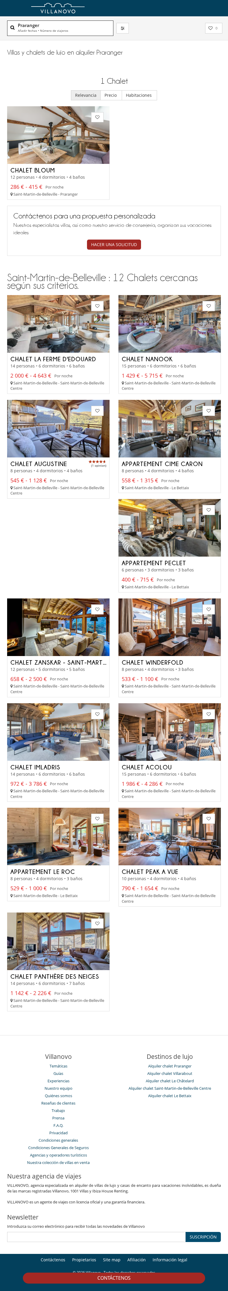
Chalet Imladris (35, 767)
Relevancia (85, 95)
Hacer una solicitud (114, 244)
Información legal (170, 1260)
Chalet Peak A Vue (150, 871)
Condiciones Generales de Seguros (58, 1147)
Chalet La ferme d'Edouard (53, 359)
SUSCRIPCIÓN (203, 1237)
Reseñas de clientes (58, 1103)
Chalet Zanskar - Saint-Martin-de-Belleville (81, 662)
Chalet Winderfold (152, 662)
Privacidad (58, 1132)
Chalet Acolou (147, 767)
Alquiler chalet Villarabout (169, 1073)
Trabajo (58, 1110)
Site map (112, 1260)
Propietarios (84, 1260)
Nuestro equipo (58, 1088)
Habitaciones (139, 95)
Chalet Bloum (32, 170)
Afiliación (136, 1260)
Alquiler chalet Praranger (169, 1066)
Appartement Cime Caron (162, 463)
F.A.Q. (58, 1125)
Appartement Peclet (154, 563)
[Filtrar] (122, 28)
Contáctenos (114, 1278)
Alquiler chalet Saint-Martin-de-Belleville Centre (170, 1088)
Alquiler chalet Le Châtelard (170, 1081)
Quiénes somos (58, 1095)
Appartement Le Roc (42, 871)
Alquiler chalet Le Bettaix (169, 1095)
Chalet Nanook (147, 359)
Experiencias (58, 1081)
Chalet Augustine (38, 463)
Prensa (58, 1118)
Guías (58, 1073)
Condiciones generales (58, 1140)
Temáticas (58, 1066)
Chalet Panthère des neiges (54, 976)
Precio (111, 95)
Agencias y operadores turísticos (58, 1155)
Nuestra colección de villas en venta (58, 1162)
